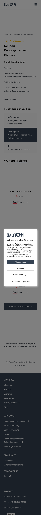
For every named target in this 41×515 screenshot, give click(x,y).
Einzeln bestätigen (20, 274)
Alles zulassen (20, 262)
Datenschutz (16, 281)
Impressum (25, 281)
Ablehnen (20, 268)
